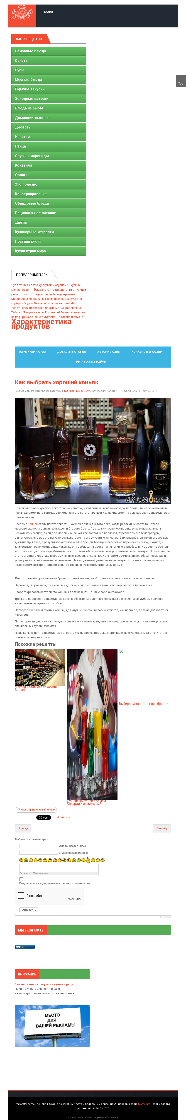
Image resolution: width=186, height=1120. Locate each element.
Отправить (29, 909)
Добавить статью (71, 351)
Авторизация (108, 351)
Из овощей (52, 312)
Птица (20, 146)
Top (181, 83)
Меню (59, 308)
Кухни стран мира (30, 251)
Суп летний (19, 285)
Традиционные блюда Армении (53, 294)
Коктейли (23, 165)
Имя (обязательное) (72, 846)
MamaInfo (144, 1104)
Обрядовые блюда (32, 203)
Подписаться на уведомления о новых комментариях (55, 883)
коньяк (33, 524)
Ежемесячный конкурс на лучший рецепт (46, 984)
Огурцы (28, 303)
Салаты (22, 60)
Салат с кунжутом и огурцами (47, 285)
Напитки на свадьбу (59, 298)
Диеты (21, 222)
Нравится (63, 817)
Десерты (23, 127)
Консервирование (31, 194)
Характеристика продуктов (41, 324)
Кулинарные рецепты (78, 390)
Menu (48, 12)
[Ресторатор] (22, 16)
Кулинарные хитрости (34, 232)
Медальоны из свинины (27, 298)
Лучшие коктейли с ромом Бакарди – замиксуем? (86, 802)
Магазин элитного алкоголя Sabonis (36, 688)
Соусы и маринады (32, 156)
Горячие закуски (29, 89)
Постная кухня (28, 241)
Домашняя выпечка (33, 118)
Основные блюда (30, 51)
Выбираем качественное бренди (143, 703)
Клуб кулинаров (32, 351)
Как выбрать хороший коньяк (56, 382)
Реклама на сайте (91, 362)
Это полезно (26, 184)
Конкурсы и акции (147, 351)
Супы (19, 70)
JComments (165, 917)
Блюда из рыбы (29, 108)
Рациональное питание (35, 213)
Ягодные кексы (33, 312)
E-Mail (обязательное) (73, 852)
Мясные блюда (28, 79)
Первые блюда (45, 289)
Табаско (16, 312)
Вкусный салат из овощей (52, 303)
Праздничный (72, 308)
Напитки (22, 137)
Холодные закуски (31, 99)
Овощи (21, 175)
